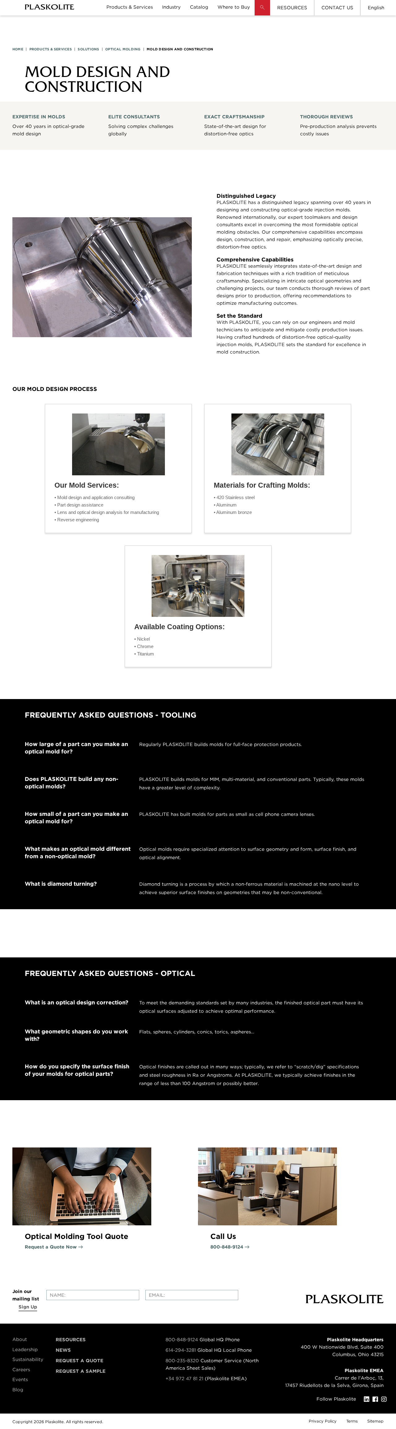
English (376, 8)
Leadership (25, 1349)
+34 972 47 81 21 (184, 1378)
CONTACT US (337, 8)
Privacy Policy (323, 1421)
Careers (21, 1369)
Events (20, 1379)
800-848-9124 (182, 1339)
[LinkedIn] (368, 1399)
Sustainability (27, 1359)
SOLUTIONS (88, 49)
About (19, 1339)
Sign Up (28, 1307)
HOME (17, 49)
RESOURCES (292, 8)
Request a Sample (80, 1371)
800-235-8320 (182, 1360)
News (63, 1350)
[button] (262, 12)
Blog (17, 1390)
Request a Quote (79, 1360)
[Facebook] (376, 1399)
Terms (352, 1421)
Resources (71, 1339)
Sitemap (375, 1421)
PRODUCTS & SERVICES (50, 49)
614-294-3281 (181, 1350)
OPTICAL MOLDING (122, 49)
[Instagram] (385, 1399)
